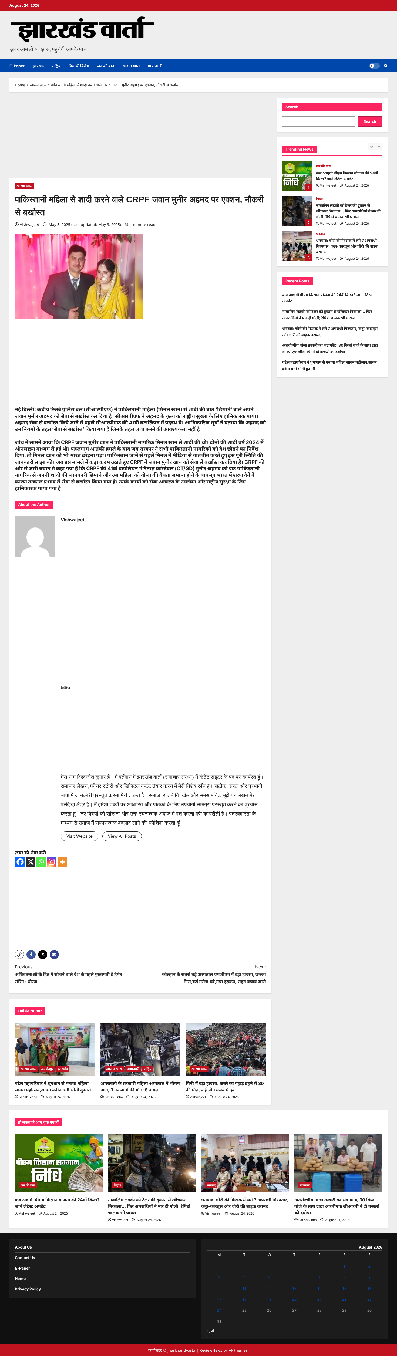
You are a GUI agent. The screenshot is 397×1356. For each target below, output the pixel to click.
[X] (30, 862)
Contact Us (25, 1257)
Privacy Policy (28, 1289)
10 (219, 1288)
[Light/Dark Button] (374, 66)
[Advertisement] (140, 137)
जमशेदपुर (47, 1069)
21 (319, 1299)
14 (319, 1288)
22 (344, 1299)
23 (369, 1299)
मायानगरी (155, 65)
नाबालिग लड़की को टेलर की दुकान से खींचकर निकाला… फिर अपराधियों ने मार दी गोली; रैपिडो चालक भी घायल (297, 176)
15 (344, 1288)
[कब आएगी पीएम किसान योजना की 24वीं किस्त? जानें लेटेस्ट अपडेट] (59, 1163)
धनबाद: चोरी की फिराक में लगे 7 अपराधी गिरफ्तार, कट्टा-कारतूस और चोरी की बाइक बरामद (297, 211)
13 (294, 1288)
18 (244, 1299)
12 (269, 1288)
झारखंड (38, 65)
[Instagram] (51, 862)
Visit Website (79, 836)
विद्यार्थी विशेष (79, 65)
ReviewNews (211, 1350)
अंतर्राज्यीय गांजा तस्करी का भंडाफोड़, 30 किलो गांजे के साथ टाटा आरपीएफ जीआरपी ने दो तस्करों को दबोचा (297, 246)
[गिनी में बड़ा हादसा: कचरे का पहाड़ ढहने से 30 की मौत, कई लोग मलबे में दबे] (226, 1049)
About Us (23, 1247)
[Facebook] (20, 862)
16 (369, 1288)
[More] (62, 862)
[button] (386, 65)
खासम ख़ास (131, 65)
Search (291, 106)
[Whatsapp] (41, 862)
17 (219, 1299)
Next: (214, 974)
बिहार (319, 163)
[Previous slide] (371, 146)
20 (294, 1299)
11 (244, 1288)
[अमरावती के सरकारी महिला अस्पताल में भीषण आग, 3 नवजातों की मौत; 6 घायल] (140, 1049)
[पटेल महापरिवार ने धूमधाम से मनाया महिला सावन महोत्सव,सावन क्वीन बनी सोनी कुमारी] (55, 1049)
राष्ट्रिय (56, 65)
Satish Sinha (28, 1097)
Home (20, 1278)
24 (219, 1310)
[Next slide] (378, 146)
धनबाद (320, 198)
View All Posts (122, 836)
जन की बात (105, 65)
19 (269, 1299)
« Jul (210, 1330)
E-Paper (17, 65)
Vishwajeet (29, 224)
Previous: (68, 974)
